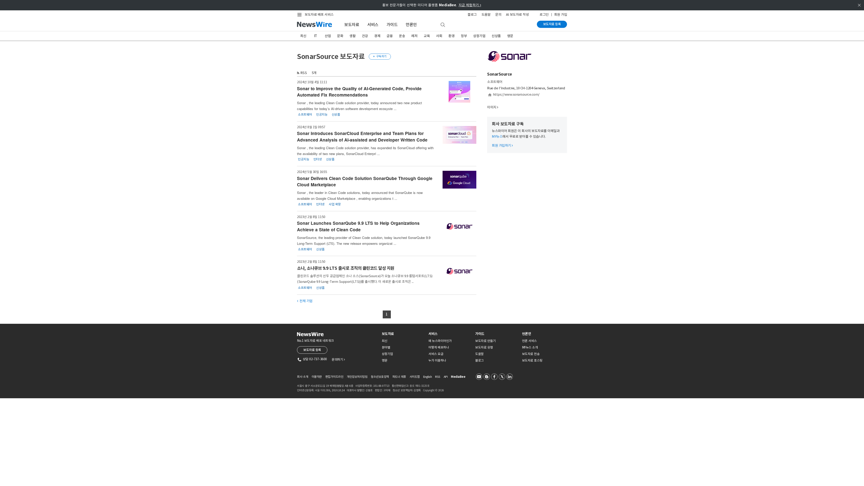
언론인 (411, 24)
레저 (414, 36)
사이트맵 (415, 377)
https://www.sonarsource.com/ (516, 94)
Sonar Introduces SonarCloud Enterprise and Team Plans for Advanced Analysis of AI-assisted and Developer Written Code (362, 136)
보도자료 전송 (531, 354)
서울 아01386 (322, 390)
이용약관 (317, 377)
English (427, 377)
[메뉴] (300, 14)
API (446, 377)
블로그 (472, 14)
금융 (390, 36)
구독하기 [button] (380, 56)
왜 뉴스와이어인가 (440, 341)
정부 (464, 36)
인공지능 (321, 114)
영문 (510, 36)
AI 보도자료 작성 (517, 14)
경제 (377, 36)
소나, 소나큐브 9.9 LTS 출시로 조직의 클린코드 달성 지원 (345, 268)
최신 (303, 36)
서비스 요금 (435, 354)
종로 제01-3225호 (419, 385)
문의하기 (338, 360)
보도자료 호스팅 (532, 360)
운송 (402, 36)
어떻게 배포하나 (438, 347)
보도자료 (351, 24)
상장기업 (479, 36)
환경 (451, 36)
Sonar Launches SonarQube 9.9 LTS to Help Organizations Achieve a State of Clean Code (358, 226)
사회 (439, 36)
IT (315, 36)
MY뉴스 (497, 136)
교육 (427, 36)
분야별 (386, 347)
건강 (365, 36)
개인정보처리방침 (357, 377)
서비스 (372, 24)
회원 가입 (560, 14)
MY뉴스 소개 (530, 347)
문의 (498, 14)
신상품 (496, 36)
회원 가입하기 (502, 145)
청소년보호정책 (380, 377)
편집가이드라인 (334, 377)
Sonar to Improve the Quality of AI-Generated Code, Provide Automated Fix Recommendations (359, 92)
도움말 (486, 14)
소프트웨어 (305, 114)
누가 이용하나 (437, 360)
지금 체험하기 (470, 5)
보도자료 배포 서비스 (319, 14)
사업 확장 (335, 204)
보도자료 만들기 (485, 341)
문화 (340, 36)
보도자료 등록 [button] (312, 350)
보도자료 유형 (484, 347)
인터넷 (317, 159)
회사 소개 (302, 377)
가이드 (392, 24)
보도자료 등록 (552, 24)
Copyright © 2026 (433, 390)
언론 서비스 (529, 341)
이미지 (491, 107)
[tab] (403, 334)
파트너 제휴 (399, 377)
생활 (352, 36)
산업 (328, 36)
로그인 (544, 14)
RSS (303, 73)
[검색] (442, 25)
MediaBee (458, 377)
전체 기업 (305, 301)
